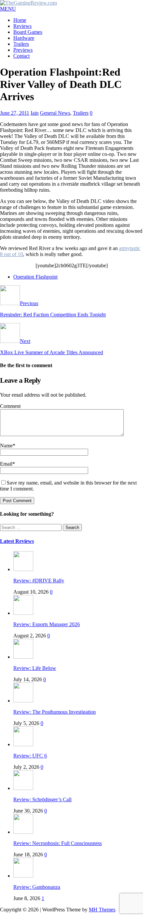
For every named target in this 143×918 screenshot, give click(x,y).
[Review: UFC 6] (23, 744)
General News (55, 113)
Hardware (23, 38)
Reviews (22, 26)
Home (19, 20)
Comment (10, 406)
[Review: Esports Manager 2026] (23, 613)
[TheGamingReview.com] (28, 3)
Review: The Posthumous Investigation (54, 712)
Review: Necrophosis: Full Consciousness (57, 843)
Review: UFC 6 (30, 755)
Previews (23, 50)
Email (6, 464)
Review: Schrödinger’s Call (42, 799)
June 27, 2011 (14, 113)
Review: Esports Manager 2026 (46, 624)
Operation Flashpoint (35, 277)
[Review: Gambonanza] (23, 876)
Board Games (27, 32)
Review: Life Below (34, 668)
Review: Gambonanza (36, 887)
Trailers (21, 44)
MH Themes (102, 909)
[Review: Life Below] (23, 657)
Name (6, 445)
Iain (35, 113)
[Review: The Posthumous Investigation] (23, 700)
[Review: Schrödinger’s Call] (23, 788)
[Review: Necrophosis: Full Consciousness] (23, 832)
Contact (21, 56)
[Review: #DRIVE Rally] (23, 569)
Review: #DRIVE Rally (38, 580)
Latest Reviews (17, 541)
